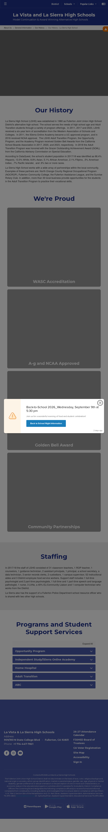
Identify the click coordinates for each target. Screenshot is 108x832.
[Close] (100, 403)
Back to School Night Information (46, 423)
